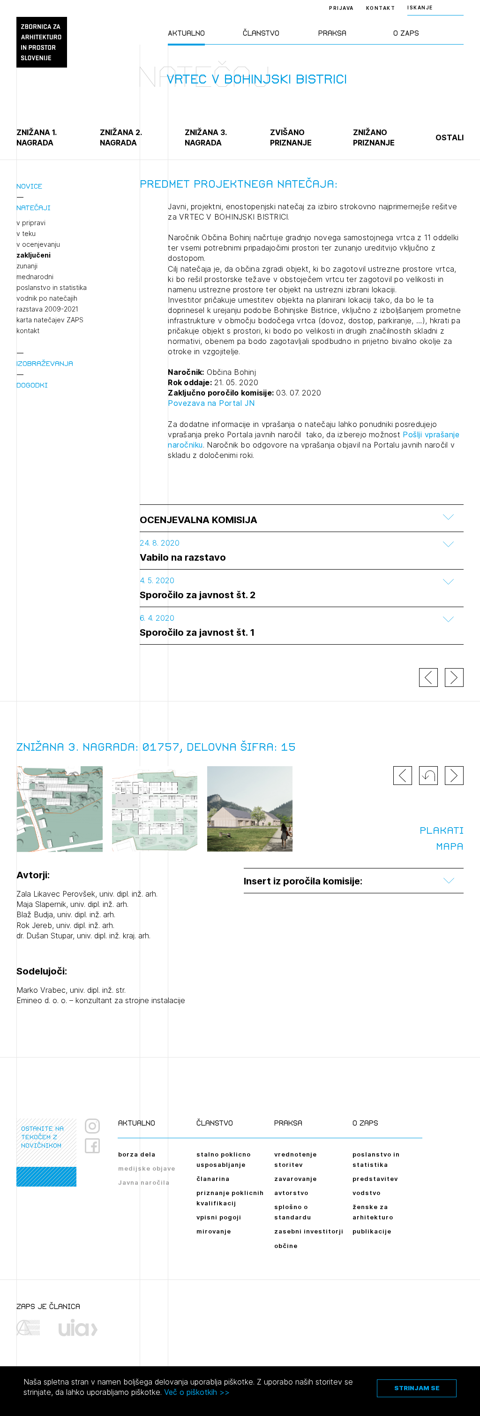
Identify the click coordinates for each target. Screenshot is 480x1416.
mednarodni (34, 277)
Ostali (449, 137)
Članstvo (261, 33)
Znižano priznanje (374, 137)
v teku (26, 233)
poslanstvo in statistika (51, 287)
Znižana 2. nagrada (121, 137)
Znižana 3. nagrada (205, 137)
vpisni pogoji (218, 1217)
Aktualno (186, 33)
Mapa (450, 846)
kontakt (27, 331)
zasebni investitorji (309, 1231)
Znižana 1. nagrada (36, 137)
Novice (29, 186)
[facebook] (96, 1145)
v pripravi (30, 223)
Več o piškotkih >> (197, 1392)
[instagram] (92, 1126)
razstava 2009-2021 (47, 309)
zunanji (27, 266)
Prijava (341, 8)
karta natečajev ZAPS (49, 320)
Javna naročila (144, 1182)
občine (286, 1245)
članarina (213, 1178)
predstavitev (375, 1178)
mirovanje (213, 1231)
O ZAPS (406, 33)
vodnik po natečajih (46, 298)
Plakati (442, 830)
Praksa (332, 33)
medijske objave (146, 1168)
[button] (428, 775)
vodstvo (366, 1192)
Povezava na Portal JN (211, 403)
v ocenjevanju (38, 244)
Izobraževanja (44, 363)
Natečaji (33, 208)
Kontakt (381, 8)
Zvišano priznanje (291, 137)
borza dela (137, 1154)
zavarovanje (295, 1178)
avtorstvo (291, 1192)
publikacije (371, 1231)
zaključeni (33, 255)
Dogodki (32, 385)
